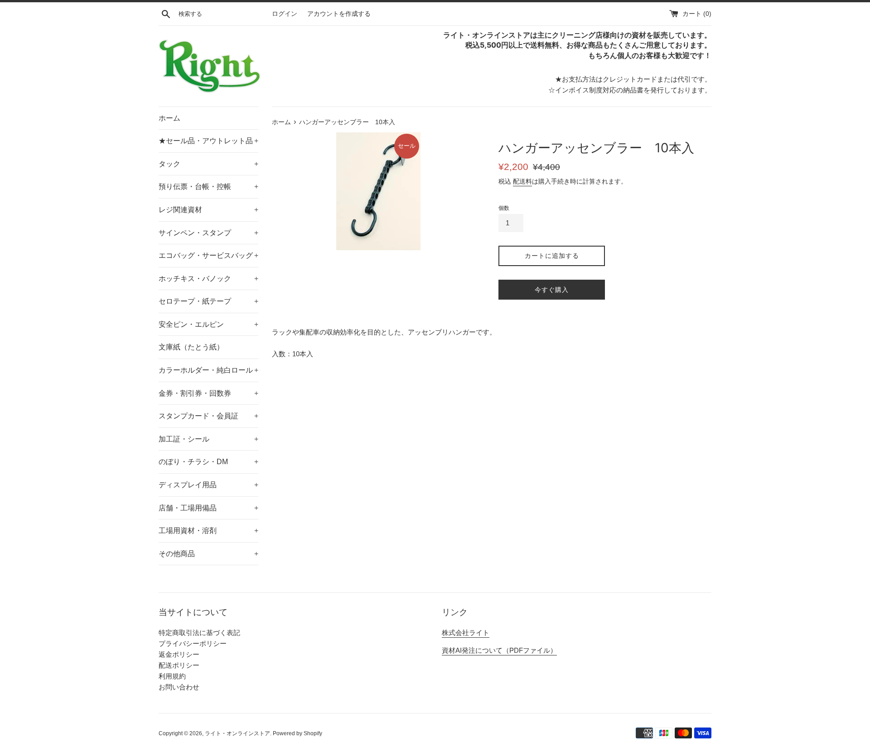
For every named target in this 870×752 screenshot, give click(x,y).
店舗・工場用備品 (208, 508)
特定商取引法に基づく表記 (199, 632)
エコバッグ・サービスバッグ (208, 255)
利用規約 (172, 676)
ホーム (169, 118)
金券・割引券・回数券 (208, 393)
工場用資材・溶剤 (208, 530)
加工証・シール (208, 439)
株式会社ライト (465, 632)
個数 (503, 208)
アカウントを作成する (339, 13)
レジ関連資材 (208, 209)
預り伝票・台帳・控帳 (208, 186)
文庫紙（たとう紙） (191, 347)
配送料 (522, 181)
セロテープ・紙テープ (208, 301)
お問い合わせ (179, 687)
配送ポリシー (179, 665)
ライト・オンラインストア (237, 733)
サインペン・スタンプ (208, 233)
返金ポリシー (179, 654)
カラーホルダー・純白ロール (208, 370)
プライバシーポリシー (193, 643)
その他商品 (208, 554)
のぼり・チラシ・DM (208, 462)
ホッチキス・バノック (208, 278)
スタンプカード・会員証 (208, 416)
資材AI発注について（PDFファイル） (499, 650)
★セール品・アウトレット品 (208, 141)
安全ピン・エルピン (208, 324)
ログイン (284, 13)
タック (208, 164)
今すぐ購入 (552, 289)
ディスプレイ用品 (208, 485)
